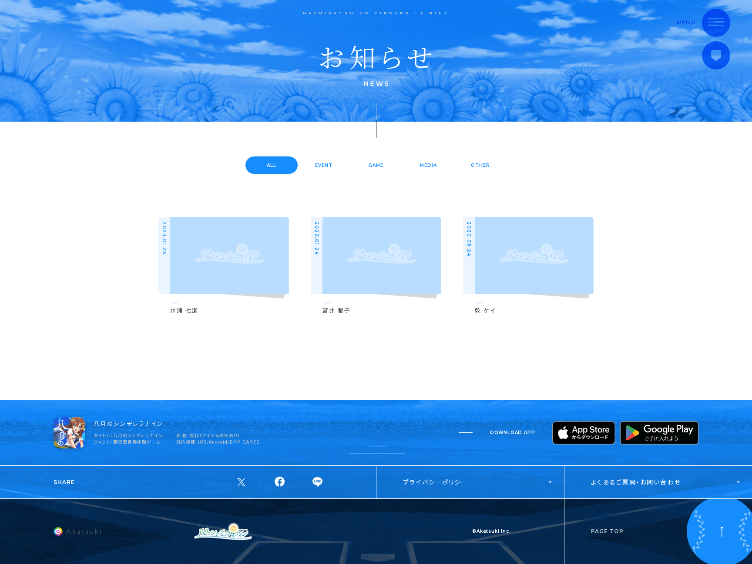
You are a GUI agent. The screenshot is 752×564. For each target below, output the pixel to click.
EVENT (323, 165)
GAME (376, 165)
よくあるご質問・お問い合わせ (636, 482)
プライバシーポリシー (435, 482)
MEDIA (428, 165)
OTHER (480, 165)
